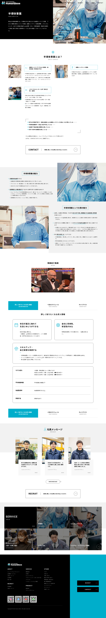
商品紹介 (27, 588)
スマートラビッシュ (30, 590)
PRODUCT (72, 2)
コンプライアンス (47, 585)
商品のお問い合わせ (48, 577)
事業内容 (61, 25)
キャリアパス (62, 35)
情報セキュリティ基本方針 (49, 583)
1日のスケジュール (63, 32)
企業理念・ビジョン (12, 573)
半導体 (27, 573)
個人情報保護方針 (47, 581)
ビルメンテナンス (29, 575)
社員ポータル (47, 589)
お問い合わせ (47, 575)
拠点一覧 (9, 579)
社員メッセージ (62, 37)
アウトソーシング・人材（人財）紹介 (33, 577)
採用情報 (9, 586)
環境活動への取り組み (48, 579)
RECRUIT (80, 2)
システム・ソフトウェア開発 (32, 581)
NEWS (93, 2)
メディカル (28, 579)
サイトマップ (47, 587)
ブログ (45, 571)
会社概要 (9, 577)
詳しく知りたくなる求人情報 (65, 30)
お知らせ (46, 573)
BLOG (87, 2)
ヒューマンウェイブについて (13, 571)
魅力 (60, 28)
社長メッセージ (11, 575)
